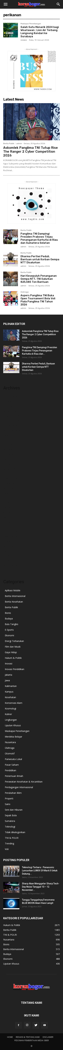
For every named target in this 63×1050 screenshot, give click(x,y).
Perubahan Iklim (13, 792)
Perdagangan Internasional (19, 787)
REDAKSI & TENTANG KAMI (28, 1037)
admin (19, 144)
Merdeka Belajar (13, 736)
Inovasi (8, 663)
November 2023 (11, 536)
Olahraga (25, 292)
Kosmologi (10, 708)
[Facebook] (18, 1025)
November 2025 (11, 420)
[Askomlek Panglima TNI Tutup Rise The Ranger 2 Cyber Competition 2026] (31, 121)
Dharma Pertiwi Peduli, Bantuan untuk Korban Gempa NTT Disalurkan (40, 259)
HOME (10, 1037)
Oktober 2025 (10, 425)
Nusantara (10, 742)
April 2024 (8, 512)
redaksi (24, 40)
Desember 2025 (11, 415)
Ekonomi (9, 635)
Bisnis (8, 612)
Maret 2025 (9, 459)
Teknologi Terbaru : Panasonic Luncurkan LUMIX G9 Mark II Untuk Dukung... (39, 870)
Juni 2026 (8, 406)
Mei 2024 (8, 507)
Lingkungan (11, 719)
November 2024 (11, 478)
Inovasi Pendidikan (14, 669)
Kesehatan (10, 697)
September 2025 (12, 430)
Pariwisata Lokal (13, 759)
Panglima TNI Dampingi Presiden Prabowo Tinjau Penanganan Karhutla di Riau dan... (39, 350)
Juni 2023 (8, 560)
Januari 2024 (9, 526)
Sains (7, 804)
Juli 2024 (7, 497)
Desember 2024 (11, 473)
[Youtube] (44, 1025)
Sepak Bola (11, 815)
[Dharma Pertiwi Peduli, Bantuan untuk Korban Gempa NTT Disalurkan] (10, 259)
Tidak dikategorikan (15, 832)
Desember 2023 (11, 531)
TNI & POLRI (11, 837)
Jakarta (8, 674)
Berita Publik (8, 143)
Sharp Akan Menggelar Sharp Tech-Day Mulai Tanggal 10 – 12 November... (40, 886)
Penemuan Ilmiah (14, 775)
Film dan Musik (13, 646)
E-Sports (9, 629)
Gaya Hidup (11, 652)
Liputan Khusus (13, 725)
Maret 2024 (9, 517)
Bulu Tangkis (11, 624)
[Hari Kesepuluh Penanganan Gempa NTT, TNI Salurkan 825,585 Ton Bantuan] (10, 279)
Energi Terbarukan (14, 641)
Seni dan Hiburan (13, 809)
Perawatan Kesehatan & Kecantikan (23, 781)
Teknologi (10, 826)
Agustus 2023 (10, 550)
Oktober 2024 (10, 483)
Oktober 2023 (10, 541)
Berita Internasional (15, 596)
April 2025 (8, 454)
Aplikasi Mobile (12, 590)
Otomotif (10, 753)
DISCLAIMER (48, 1037)
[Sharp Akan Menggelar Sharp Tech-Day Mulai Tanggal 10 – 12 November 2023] (11, 887)
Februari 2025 (10, 464)
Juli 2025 (7, 440)
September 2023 (12, 546)
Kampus (9, 691)
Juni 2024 (8, 502)
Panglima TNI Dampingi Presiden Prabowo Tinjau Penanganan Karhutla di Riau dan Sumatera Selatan (39, 238)
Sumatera (10, 820)
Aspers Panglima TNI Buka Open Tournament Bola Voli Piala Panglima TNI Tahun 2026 (38, 300)
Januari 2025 (9, 468)
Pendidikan (10, 770)
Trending (9, 843)
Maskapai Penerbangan (31, 24)
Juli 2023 (7, 555)
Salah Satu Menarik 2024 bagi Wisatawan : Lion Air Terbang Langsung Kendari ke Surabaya (40, 32)
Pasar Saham (12, 764)
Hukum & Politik (13, 657)
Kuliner (8, 714)
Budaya (9, 618)
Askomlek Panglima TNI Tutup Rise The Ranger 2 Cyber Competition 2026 (30, 151)
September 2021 (12, 565)
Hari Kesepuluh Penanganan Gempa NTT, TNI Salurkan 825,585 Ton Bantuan (39, 278)
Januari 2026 (9, 411)
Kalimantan (11, 686)
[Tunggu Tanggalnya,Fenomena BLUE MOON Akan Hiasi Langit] (11, 903)
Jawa (7, 680)
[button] (5, 4)
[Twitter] (36, 1025)
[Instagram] (27, 1025)
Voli (7, 849)
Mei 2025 (8, 449)
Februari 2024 (10, 521)
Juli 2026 (7, 401)
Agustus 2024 (10, 493)
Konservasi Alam (13, 702)
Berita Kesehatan (14, 601)
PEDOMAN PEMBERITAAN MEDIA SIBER (31, 1040)
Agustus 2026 (10, 396)
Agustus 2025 (10, 435)
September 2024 (12, 488)
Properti (9, 798)
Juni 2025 (8, 444)
